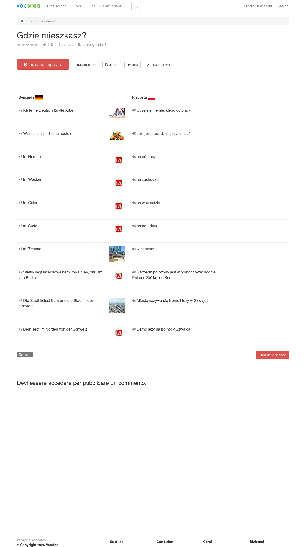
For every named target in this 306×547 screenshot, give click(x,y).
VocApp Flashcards (31, 539)
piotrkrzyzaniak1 (94, 44)
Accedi (284, 6)
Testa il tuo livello (160, 65)
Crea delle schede (272, 354)
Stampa (113, 65)
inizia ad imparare (44, 64)
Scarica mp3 (87, 65)
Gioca (134, 65)
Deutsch (24, 354)
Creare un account (258, 6)
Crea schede (56, 6)
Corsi (78, 6)
